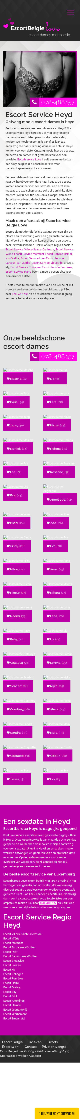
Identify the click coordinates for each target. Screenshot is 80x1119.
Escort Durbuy (12, 987)
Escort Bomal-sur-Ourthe (19, 947)
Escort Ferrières (13, 978)
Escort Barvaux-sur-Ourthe (20, 956)
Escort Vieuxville (13, 960)
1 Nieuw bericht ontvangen (56, 1113)
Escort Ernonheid (14, 1018)
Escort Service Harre (18, 271)
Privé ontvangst (54, 1047)
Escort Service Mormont (29, 254)
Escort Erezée (12, 965)
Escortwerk (11, 1047)
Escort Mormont (13, 943)
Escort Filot (10, 996)
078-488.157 (57, 102)
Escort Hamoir (12, 1005)
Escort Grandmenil (15, 1009)
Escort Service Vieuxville (47, 262)
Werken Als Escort (29, 1055)
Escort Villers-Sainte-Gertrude (22, 934)
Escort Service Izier (33, 258)
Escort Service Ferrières (57, 267)
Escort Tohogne (13, 974)
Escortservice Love (29, 159)
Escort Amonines (13, 1000)
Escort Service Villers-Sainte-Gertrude (30, 249)
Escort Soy (9, 991)
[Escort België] (36, 27)
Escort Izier (10, 951)
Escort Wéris (11, 938)
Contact (31, 1047)
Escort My (9, 969)
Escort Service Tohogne (25, 267)
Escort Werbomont (15, 1014)
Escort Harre (11, 983)
